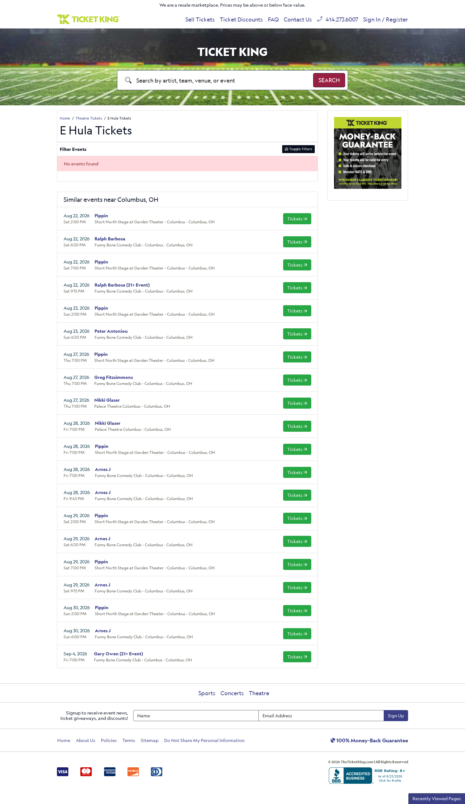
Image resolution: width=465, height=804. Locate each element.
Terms (128, 740)
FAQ (273, 19)
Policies (109, 740)
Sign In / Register (385, 19)
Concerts (232, 693)
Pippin (101, 216)
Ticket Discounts (241, 19)
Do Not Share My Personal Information (204, 740)
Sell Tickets (200, 19)
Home (63, 740)
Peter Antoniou (111, 331)
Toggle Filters (300, 148)
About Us (85, 740)
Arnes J (103, 469)
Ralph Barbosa (110, 239)
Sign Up (396, 716)
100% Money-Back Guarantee (371, 740)
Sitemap (149, 740)
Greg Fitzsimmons (113, 377)
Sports (206, 693)
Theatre (259, 693)
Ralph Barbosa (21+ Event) (122, 285)
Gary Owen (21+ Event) (118, 654)
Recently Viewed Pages (436, 798)
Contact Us (298, 19)
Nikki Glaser (107, 400)
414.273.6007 (341, 19)
